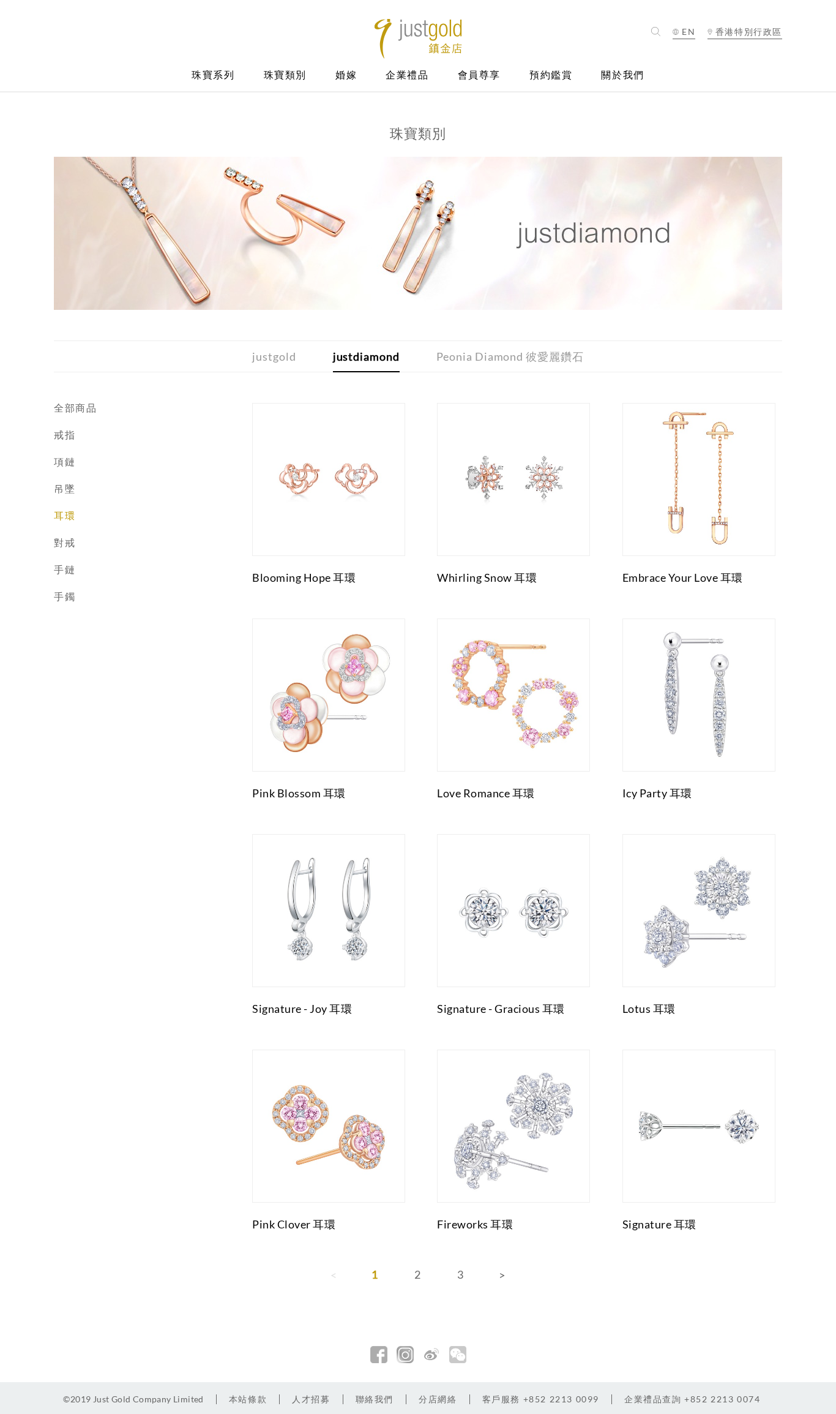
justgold (274, 356)
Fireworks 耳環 (475, 1224)
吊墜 (64, 488)
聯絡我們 (375, 1399)
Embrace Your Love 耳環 (682, 577)
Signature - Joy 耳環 (302, 1008)
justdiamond (366, 356)
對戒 (64, 542)
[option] (418, 233)
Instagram (405, 1354)
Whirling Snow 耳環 (487, 577)
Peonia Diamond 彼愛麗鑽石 (510, 356)
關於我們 (622, 75)
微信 (457, 1354)
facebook (378, 1354)
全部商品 (75, 407)
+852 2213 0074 (692, 1399)
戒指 (64, 434)
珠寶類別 (285, 75)
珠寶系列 (213, 75)
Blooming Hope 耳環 (304, 577)
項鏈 (64, 461)
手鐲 (64, 596)
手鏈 (64, 569)
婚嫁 (346, 75)
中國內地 (745, 53)
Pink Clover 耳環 (293, 1224)
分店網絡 (438, 1399)
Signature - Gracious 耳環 (501, 1008)
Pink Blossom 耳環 (299, 793)
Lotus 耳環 (649, 1008)
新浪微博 (431, 1354)
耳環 (64, 515)
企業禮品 (407, 75)
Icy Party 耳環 (657, 793)
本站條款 (248, 1399)
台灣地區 (745, 68)
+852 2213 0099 (540, 1399)
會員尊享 (479, 75)
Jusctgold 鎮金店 (418, 39)
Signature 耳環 (659, 1224)
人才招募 (311, 1399)
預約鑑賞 (550, 75)
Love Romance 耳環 (486, 793)
